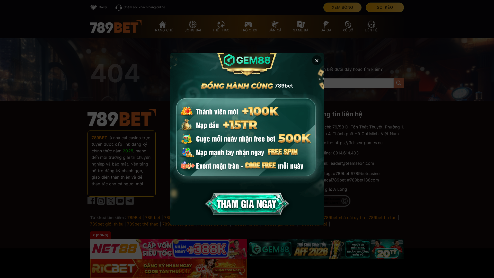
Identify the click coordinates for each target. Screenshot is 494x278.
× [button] (317, 60)
